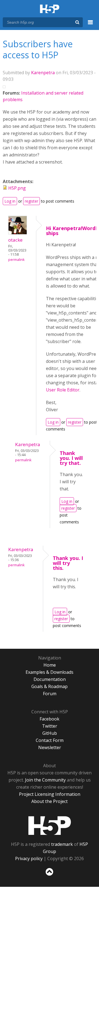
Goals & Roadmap (49, 686)
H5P (50, 825)
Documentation (50, 679)
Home (49, 665)
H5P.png (17, 188)
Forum (49, 694)
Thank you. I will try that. (71, 458)
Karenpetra (43, 73)
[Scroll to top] (50, 875)
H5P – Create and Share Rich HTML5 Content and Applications (50, 9)
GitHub (49, 733)
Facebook (49, 719)
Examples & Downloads (49, 672)
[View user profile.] (17, 233)
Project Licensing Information (49, 794)
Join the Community (45, 780)
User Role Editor (62, 390)
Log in (9, 201)
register (31, 201)
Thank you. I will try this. (68, 563)
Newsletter (49, 747)
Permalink (16, 259)
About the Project (49, 801)
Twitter (49, 726)
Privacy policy (29, 858)
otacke (15, 240)
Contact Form (50, 740)
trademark (62, 844)
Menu (90, 25)
